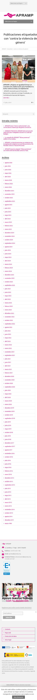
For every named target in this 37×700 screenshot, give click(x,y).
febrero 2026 (9, 183)
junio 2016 (8, 464)
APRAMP (4, 49)
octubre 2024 (9, 239)
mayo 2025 (8, 215)
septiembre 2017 (10, 446)
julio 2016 (8, 460)
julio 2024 (8, 250)
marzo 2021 (8, 369)
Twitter (15, 8)
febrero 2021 (9, 373)
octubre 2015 (9, 481)
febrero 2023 (9, 306)
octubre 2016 (9, 457)
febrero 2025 (9, 225)
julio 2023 (8, 289)
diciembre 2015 (9, 478)
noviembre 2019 (9, 411)
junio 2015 (8, 492)
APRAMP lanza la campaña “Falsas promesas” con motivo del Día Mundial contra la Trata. (17, 149)
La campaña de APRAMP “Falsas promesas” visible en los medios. (16, 138)
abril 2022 (8, 341)
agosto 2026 (8, 162)
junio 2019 (8, 425)
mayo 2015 (8, 495)
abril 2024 (8, 261)
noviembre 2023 (9, 278)
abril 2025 (8, 218)
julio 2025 (8, 208)
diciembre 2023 (9, 275)
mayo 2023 (8, 296)
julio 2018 (8, 436)
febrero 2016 (9, 471)
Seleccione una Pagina (16, 3)
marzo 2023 (8, 303)
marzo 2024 (8, 264)
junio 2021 (8, 362)
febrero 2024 (9, 268)
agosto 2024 (8, 247)
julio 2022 (8, 331)
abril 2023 (8, 299)
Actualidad (9, 49)
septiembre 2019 (10, 418)
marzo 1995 (8, 523)
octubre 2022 (9, 320)
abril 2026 (8, 176)
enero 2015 (8, 506)
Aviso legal (8, 640)
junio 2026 (8, 169)
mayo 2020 (8, 394)
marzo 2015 (8, 502)
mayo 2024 (8, 257)
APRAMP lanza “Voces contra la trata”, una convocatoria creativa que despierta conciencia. (17, 126)
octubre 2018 (9, 432)
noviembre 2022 (9, 317)
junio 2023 (8, 292)
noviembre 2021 (9, 352)
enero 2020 (8, 404)
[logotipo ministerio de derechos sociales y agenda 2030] (18, 655)
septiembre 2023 (10, 285)
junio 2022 (8, 334)
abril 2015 (8, 499)
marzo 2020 (8, 401)
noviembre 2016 (9, 453)
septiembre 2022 (10, 324)
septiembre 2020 (10, 387)
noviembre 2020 (9, 380)
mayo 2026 (8, 173)
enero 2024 (8, 271)
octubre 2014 (9, 513)
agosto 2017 (8, 450)
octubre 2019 (9, 415)
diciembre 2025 (9, 190)
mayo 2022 (8, 338)
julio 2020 (8, 390)
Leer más (6, 97)
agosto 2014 (8, 516)
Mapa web (8, 633)
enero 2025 (8, 229)
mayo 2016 (8, 467)
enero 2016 (8, 474)
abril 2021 (8, 366)
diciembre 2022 (9, 313)
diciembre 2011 (9, 520)
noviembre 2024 (9, 236)
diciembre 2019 (9, 408)
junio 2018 (8, 439)
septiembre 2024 (10, 243)
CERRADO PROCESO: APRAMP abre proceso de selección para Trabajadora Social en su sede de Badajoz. (18, 132)
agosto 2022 (8, 327)
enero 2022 (8, 348)
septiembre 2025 (10, 201)
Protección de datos (11, 636)
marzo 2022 (8, 345)
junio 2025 (8, 211)
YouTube (21, 8)
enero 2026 (8, 187)
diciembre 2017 (9, 443)
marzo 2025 (8, 222)
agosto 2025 (8, 204)
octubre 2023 (9, 282)
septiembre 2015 (10, 485)
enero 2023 (8, 310)
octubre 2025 (9, 197)
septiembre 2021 (10, 355)
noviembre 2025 (9, 194)
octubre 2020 (9, 383)
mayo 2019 (8, 429)
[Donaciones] (17, 592)
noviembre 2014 (9, 509)
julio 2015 (8, 488)
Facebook (18, 8)
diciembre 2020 (9, 376)
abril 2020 (8, 397)
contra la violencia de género (21, 49)
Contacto (7, 629)
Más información (18, 697)
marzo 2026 (8, 180)
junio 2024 (8, 254)
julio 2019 (8, 422)
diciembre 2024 (9, 232)
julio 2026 (8, 166)
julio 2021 (8, 359)
